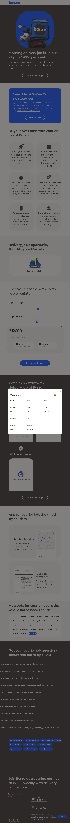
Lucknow (46, 407)
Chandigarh (30, 422)
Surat (12, 429)
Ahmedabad (14, 422)
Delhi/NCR (13, 404)
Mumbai (12, 400)
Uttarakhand (48, 415)
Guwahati (30, 429)
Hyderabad (13, 418)
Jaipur (29, 404)
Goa (28, 407)
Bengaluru (13, 407)
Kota (45, 404)
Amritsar (29, 425)
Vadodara (30, 400)
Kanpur (29, 411)
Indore (29, 415)
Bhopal (29, 418)
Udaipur (46, 411)
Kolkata (12, 425)
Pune (11, 411)
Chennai (12, 415)
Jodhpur (46, 400)
